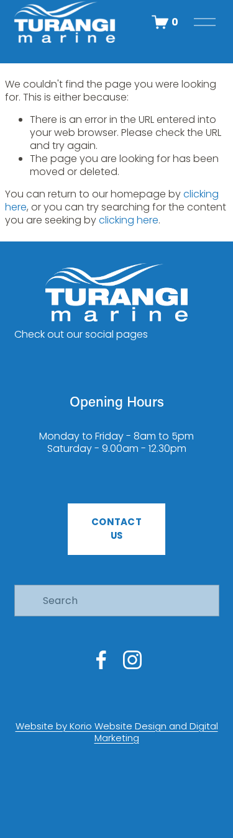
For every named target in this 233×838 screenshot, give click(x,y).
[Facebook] (101, 660)
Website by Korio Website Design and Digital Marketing (117, 732)
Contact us (116, 528)
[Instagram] (132, 660)
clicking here (128, 220)
